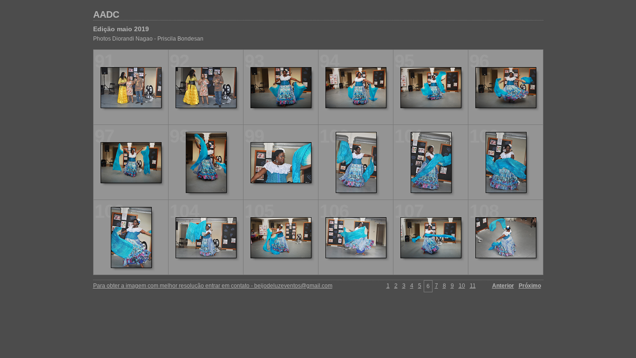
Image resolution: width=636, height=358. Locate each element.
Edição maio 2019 (121, 29)
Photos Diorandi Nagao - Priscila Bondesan (148, 38)
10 (462, 285)
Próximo (530, 285)
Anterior (503, 285)
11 (473, 285)
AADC (106, 14)
